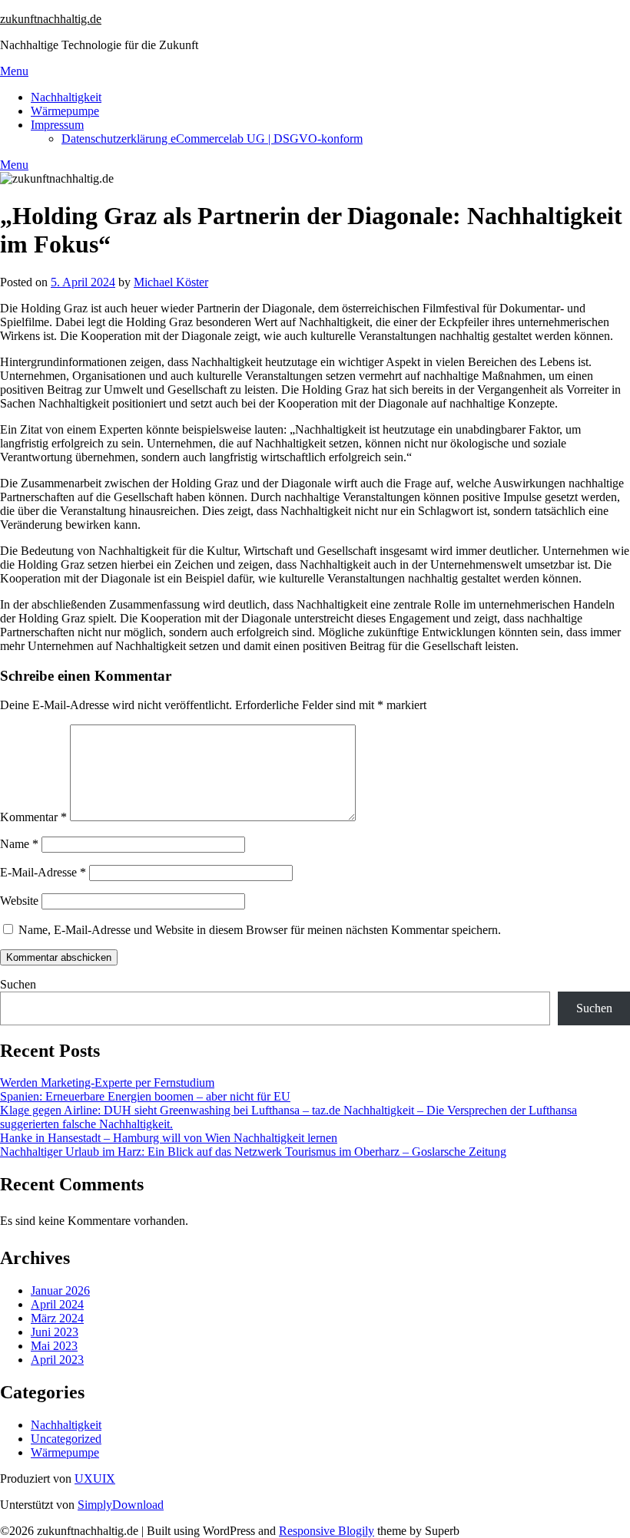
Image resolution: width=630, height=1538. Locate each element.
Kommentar (33, 816)
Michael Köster (171, 282)
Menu (14, 71)
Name (19, 843)
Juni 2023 (54, 1331)
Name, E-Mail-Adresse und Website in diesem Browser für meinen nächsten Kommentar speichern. (259, 929)
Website (19, 900)
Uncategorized (66, 1438)
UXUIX (95, 1478)
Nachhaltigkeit (66, 97)
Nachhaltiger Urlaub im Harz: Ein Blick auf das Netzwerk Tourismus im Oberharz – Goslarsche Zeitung (253, 1151)
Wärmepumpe (65, 110)
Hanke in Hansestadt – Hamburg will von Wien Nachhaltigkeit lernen (168, 1137)
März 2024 (57, 1318)
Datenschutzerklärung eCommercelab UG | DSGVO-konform (212, 138)
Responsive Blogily (326, 1530)
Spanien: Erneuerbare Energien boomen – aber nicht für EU (145, 1096)
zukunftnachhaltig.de (50, 18)
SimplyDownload (121, 1504)
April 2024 (57, 1304)
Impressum (57, 124)
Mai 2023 (54, 1345)
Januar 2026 (60, 1290)
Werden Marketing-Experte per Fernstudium (107, 1082)
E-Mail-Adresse (43, 872)
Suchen (18, 984)
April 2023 (57, 1359)
